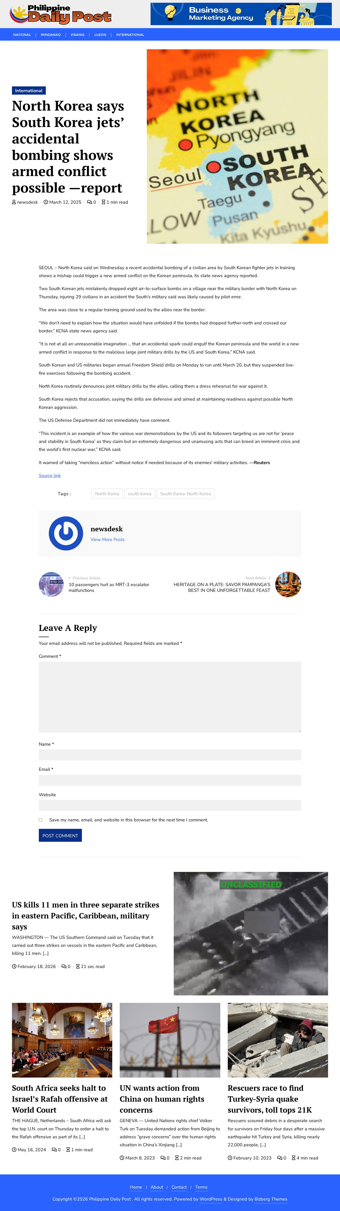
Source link (50, 476)
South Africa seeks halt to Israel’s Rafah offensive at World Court (60, 1099)
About (157, 1187)
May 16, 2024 (31, 1150)
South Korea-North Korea (185, 494)
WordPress (211, 1199)
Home (136, 1187)
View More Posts (108, 540)
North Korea (107, 494)
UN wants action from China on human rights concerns (162, 1099)
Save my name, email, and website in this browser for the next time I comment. (128, 820)
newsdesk (27, 202)
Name (46, 744)
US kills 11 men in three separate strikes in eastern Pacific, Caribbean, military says (85, 916)
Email (46, 769)
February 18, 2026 (36, 966)
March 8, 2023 (140, 1158)
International (29, 91)
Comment (50, 656)
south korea (140, 494)
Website (47, 795)
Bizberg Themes (271, 1199)
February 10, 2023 (252, 1158)
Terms (201, 1187)
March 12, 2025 (65, 202)
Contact (179, 1187)
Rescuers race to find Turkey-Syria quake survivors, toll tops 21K (270, 1099)
